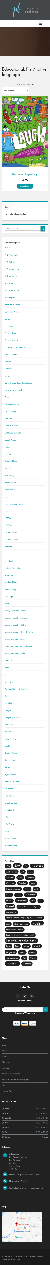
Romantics (9, 724)
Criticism (8, 368)
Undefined (9, 810)
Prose (8, 946)
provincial (9, 681)
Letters (7, 511)
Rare (7, 696)
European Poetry (12, 404)
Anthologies (10, 297)
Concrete (10, 883)
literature (8, 546)
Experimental (13, 889)
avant (20, 877)
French (27, 889)
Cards (7, 318)
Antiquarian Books (12, 304)
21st (26, 866)
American (9, 283)
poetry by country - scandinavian (18, 646)
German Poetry (11, 425)
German (8, 895)
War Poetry (9, 824)
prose (7, 674)
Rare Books (9, 703)
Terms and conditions (11, 1073)
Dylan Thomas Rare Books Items (18, 383)
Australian (10, 877)
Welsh (7, 831)
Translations (10, 795)
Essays (7, 397)
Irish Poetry (9, 475)
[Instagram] (32, 996)
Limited (10, 906)
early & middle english (14, 390)
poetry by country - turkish (16, 653)
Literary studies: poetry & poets (28, 907)
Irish (33, 900)
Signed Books (10, 774)
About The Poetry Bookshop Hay (15, 1079)
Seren (7, 767)
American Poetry (12, 290)
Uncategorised (11, 802)
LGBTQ (8, 518)
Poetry (7, 603)
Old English (10, 596)
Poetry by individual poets (21, 940)
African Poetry (11, 276)
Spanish (22, 952)
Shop (4, 1044)
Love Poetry (9, 560)
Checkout (6, 1062)
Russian (8, 731)
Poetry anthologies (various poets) (20, 935)
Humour (8, 454)
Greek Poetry (10, 439)
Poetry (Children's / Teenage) (14, 929)
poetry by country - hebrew (16, 625)
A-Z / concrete (11, 254)
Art (22, 871)
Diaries (8, 375)
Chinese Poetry (11, 333)
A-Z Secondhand (12, 269)
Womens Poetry (11, 845)
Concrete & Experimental (15, 347)
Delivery (5, 1067)
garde (36, 889)
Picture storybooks (21, 924)
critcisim (8, 361)
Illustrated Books (11, 461)
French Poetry (10, 411)
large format (10, 489)
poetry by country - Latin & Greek (19, 632)
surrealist (32, 952)
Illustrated (30, 894)
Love (7, 553)
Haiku (7, 447)
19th (8, 866)
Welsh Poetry (10, 838)
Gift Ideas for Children (14, 432)
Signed (10, 952)
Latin (7, 496)
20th (17, 865)
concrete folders (11, 354)
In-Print (8, 468)
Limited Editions (11, 532)
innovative (21, 900)
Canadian (30, 877)
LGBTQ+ (8, 525)
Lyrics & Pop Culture (13, 568)
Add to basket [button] (25, 186)
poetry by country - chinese (16, 617)
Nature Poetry (10, 589)
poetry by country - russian (16, 639)
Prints (7, 667)
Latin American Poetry (14, 504)
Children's (9, 326)
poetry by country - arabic (16, 610)
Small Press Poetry (12, 781)
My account (7, 1050)
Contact (5, 1085)
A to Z (7, 247)
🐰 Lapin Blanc (15, 1259)
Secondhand (10, 760)
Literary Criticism (12, 539)
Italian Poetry (10, 482)
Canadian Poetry (12, 311)
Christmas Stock (11, 340)
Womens (27, 963)
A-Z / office (10, 262)
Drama (33, 883)
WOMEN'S (12, 963)
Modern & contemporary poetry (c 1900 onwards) (24, 918)
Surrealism (9, 788)
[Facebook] (17, 996)
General (8, 418)
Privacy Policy (7, 1090)
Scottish (8, 745)
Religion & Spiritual (13, 717)
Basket (4, 1056)
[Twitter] (25, 996)
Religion (8, 710)
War (6, 817)
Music (8, 924)
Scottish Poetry (11, 753)
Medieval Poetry (12, 582)
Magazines (9, 575)
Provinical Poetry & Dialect (16, 689)
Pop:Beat (8, 660)
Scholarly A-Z (10, 738)
